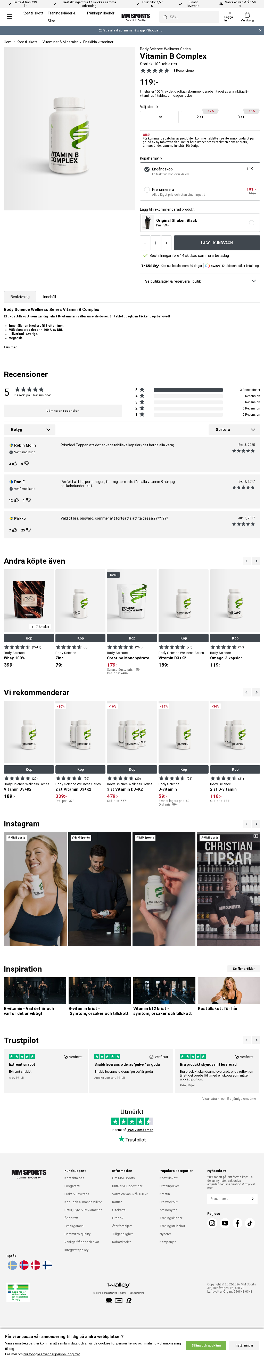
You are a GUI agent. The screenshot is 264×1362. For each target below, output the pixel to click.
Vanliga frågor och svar (81, 1242)
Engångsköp (162, 169)
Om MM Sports (123, 1178)
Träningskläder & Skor (62, 17)
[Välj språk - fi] (46, 1269)
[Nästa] (247, 561)
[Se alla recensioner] (155, 70)
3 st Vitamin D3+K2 (125, 789)
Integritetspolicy (76, 1250)
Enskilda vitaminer (98, 42)
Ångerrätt (71, 1218)
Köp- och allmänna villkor (83, 1202)
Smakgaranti (74, 1226)
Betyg (16, 429)
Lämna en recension (62, 411)
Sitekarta (119, 1210)
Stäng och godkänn (206, 1345)
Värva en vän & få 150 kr (129, 1194)
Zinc (59, 658)
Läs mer (10, 347)
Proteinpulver (169, 1186)
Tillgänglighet (122, 1234)
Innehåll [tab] (49, 296)
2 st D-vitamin (223, 789)
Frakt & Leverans (76, 1194)
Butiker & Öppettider (127, 1186)
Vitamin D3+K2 (172, 658)
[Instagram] (212, 1223)
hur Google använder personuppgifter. (51, 1354)
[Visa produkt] (17, 647)
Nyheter (165, 1234)
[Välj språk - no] (23, 1269)
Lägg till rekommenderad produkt (167, 209)
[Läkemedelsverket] (18, 1293)
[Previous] (256, 561)
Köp (29, 638)
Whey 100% (14, 658)
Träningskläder (171, 1218)
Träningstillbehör (100, 13)
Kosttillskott (33, 13)
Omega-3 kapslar (226, 658)
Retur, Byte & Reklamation (83, 1210)
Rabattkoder (121, 1242)
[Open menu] (9, 17)
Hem (8, 42)
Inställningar (244, 1345)
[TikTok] (250, 1223)
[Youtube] (225, 1223)
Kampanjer (168, 1242)
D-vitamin (168, 789)
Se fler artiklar (244, 969)
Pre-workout (169, 1202)
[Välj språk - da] (35, 1269)
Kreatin (165, 1194)
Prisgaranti (72, 1186)
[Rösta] (15, 464)
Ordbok (117, 1218)
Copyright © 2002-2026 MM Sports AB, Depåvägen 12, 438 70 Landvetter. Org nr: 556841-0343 (231, 1288)
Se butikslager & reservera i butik (173, 281)
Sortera (223, 429)
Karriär (117, 1202)
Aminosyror (168, 1210)
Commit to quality (77, 1234)
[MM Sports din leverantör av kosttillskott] (135, 17)
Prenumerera (163, 189)
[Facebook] (238, 1223)
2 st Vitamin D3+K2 (73, 789)
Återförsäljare (122, 1226)
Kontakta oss (74, 1178)
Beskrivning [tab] (20, 296)
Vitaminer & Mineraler (60, 42)
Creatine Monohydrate (128, 658)
